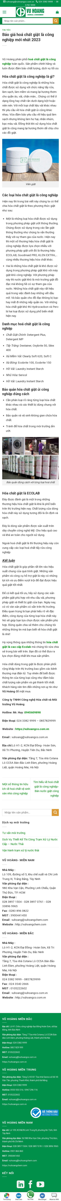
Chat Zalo (18, 1199)
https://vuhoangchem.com (14, 1165)
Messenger (42, 1199)
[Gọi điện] (30, 1195)
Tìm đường (7, 1199)
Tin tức (6, 30)
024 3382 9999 (45, 1)
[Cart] (57, 12)
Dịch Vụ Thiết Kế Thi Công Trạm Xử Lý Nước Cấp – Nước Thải (30, 842)
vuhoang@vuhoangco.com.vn (19, 1)
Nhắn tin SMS (54, 1199)
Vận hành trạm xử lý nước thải (20, 850)
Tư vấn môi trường (13, 833)
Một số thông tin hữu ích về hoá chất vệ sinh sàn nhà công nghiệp (16, 789)
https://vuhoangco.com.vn (14, 1062)
